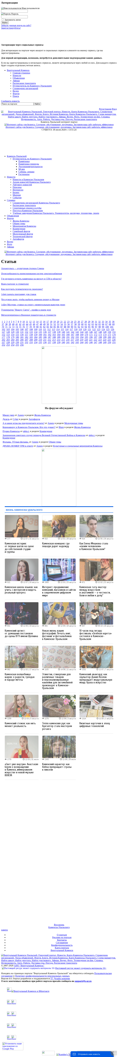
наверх (4, 930)
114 (58, 329)
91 (75, 327)
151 (114, 332)
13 (34, 321)
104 (12, 329)
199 (104, 337)
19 (54, 321)
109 (35, 329)
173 (100, 334)
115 (62, 329)
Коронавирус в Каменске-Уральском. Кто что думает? (29, 427)
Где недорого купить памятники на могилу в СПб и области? (31, 279)
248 (100, 342)
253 (8, 345)
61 (86, 324)
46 (34, 324)
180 (17, 337)
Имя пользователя (30, 8)
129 (12, 332)
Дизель (6, 419)
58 (75, 324)
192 (72, 337)
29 (89, 321)
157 (26, 334)
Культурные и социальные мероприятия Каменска (77, 446)
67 (106, 324)
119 (80, 329)
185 (40, 337)
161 (45, 334)
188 (54, 337)
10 (23, 321)
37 (3, 324)
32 (99, 321)
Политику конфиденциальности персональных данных (42, 976)
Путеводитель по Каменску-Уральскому (32, 159)
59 (79, 324)
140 (63, 332)
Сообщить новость (10, 101)
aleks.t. (26, 431)
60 (82, 324)
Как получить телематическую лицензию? (22, 289)
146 (91, 332)
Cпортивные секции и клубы (27, 208)
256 (22, 345)
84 (51, 327)
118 (75, 329)
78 (30, 327)
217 (72, 340)
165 (63, 334)
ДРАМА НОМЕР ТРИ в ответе (18, 446)
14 (37, 321)
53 (58, 324)
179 (12, 337)
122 (94, 329)
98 (99, 327)
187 (49, 337)
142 (72, 332)
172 (95, 334)
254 (12, 345)
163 (54, 334)
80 (37, 327)
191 (68, 337)
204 (12, 340)
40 (13, 324)
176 (114, 334)
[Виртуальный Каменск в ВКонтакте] (59, 990)
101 (111, 327)
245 (86, 342)
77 (27, 327)
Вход (114, 109)
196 (91, 337)
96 (93, 327)
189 (58, 337)
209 (35, 340)
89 (68, 327)
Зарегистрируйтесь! (11, 28)
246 (91, 342)
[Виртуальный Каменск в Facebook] (59, 1025)
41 (17, 324)
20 (58, 321)
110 (40, 329)
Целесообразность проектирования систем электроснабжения (31, 273)
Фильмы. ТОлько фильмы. (16, 442)
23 (68, 321)
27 (82, 321)
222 (95, 340)
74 (17, 327)
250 (109, 342)
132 (26, 332)
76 (23, 327)
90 (72, 327)
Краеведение (19, 228)
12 (30, 321)
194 (81, 337)
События (17, 197)
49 (44, 324)
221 (91, 340)
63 (93, 324)
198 (100, 337)
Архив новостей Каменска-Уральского (32, 182)
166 (68, 334)
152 (3, 334)
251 (114, 342)
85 (55, 327)
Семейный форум (21, 231)
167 (72, 334)
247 (95, 342)
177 (3, 337)
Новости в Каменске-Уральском (28, 179)
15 (41, 321)
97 (96, 327)
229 (12, 342)
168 (77, 334)
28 (85, 321)
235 (40, 342)
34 (106, 321)
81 (41, 327)
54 (61, 324)
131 (22, 332)
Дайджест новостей (22, 184)
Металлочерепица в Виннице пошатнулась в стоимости (28, 315)
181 (22, 337)
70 (3, 327)
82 (44, 327)
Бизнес (16, 192)
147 (95, 332)
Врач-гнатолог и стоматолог (15, 284)
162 (49, 334)
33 (103, 321)
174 (104, 334)
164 (58, 334)
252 (3, 345)
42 (20, 324)
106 (22, 329)
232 (26, 342)
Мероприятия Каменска (24, 226)
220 (86, 340)
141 (68, 332)
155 (17, 334)
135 (40, 332)
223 (100, 340)
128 (8, 332)
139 (58, 332)
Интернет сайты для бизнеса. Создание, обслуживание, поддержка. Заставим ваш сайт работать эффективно (59, 127)
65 (99, 324)
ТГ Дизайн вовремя (60, 978)
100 (107, 327)
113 (53, 329)
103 (8, 329)
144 (81, 332)
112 (49, 329)
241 (68, 342)
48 (41, 324)
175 (109, 334)
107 (26, 329)
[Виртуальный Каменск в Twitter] (59, 1014)
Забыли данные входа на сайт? (16, 25)
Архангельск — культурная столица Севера (22, 268)
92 (79, 327)
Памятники (24, 161)
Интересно (18, 190)
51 (51, 324)
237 (49, 342)
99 (103, 327)
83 (48, 327)
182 (26, 337)
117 (71, 329)
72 (10, 327)
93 (82, 327)
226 (114, 340)
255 (17, 345)
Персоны (17, 187)
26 (79, 321)
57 (72, 324)
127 (3, 332)
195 (86, 337)
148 (100, 332)
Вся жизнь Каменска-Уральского (59, 926)
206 (22, 340)
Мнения (17, 195)
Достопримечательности (30, 166)
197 (95, 337)
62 (89, 324)
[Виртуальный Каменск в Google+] (59, 1037)
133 (31, 332)
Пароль (14, 14)
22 (65, 321)
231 (22, 342)
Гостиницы (23, 174)
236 (45, 342)
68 (110, 324)
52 (55, 324)
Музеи (21, 169)
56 (68, 324)
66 (103, 324)
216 (68, 340)
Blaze (61, 427)
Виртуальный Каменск (18, 70)
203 (8, 340)
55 (65, 324)
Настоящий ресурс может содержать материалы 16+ (80, 968)
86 (58, 327)
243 (77, 342)
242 (72, 342)
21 (61, 321)
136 (45, 332)
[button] (3, 34)
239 (58, 342)
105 (17, 329)
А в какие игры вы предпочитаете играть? (23, 423)
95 (89, 327)
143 (77, 332)
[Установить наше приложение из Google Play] (12, 1049)
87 (61, 327)
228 (8, 342)
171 (91, 334)
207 (26, 340)
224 (104, 340)
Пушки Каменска (11, 431)
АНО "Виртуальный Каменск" (29, 965)
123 (98, 329)
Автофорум (18, 239)
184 (35, 337)
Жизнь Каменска (21, 221)
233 (31, 342)
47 (37, 324)
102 (3, 329)
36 (113, 321)
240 (63, 342)
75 (20, 327)
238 (54, 342)
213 (54, 340)
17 (47, 321)
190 (63, 337)
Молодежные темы (73, 423)
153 (8, 334)
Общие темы (19, 223)
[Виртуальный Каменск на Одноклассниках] (59, 1002)
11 (27, 321)
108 (31, 329)
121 (89, 329)
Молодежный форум (23, 234)
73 (13, 327)
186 (45, 337)
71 (6, 327)
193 (77, 337)
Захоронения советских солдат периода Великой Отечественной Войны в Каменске (44, 435)
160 (40, 334)
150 (109, 332)
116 (66, 329)
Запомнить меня (13, 20)
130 (17, 332)
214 (58, 340)
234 (35, 342)
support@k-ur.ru (83, 981)
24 (72, 321)
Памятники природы (28, 164)
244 (81, 342)
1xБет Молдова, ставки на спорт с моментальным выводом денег (33, 304)
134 (35, 332)
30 (92, 321)
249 (104, 342)
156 (22, 334)
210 (40, 340)
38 (6, 324)
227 (3, 342)
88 (65, 327)
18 (51, 321)
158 (31, 334)
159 (35, 334)
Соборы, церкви (26, 171)
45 (30, 324)
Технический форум (23, 236)
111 (44, 329)
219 (81, 340)
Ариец (21, 415)
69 (113, 324)
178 (8, 337)
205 (17, 340)
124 (103, 329)
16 (44, 321)
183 (31, 337)
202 (3, 340)
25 (75, 321)
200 (109, 337)
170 (86, 334)
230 (17, 342)
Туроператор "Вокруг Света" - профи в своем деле (26, 310)
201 (114, 337)
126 (112, 329)
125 (108, 329)
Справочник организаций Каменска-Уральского (36, 203)
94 (86, 327)
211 (44, 340)
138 (54, 332)
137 (49, 332)
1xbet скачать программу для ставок (18, 294)
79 (34, 327)
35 (110, 321)
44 (27, 324)
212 (49, 340)
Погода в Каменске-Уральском (28, 210)
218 (77, 340)
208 (31, 340)
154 (12, 334)
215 (63, 340)
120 (84, 329)
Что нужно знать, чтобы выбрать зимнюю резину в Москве (30, 299)
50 (48, 324)
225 (109, 340)
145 (86, 332)
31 (96, 321)
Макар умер (8, 415)
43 (23, 324)
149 (104, 332)
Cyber (15, 419)
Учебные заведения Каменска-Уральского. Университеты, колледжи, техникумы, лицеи (56, 213)
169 (81, 334)
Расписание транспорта (24, 205)
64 (96, 324)
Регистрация (105, 109)
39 (10, 324)
